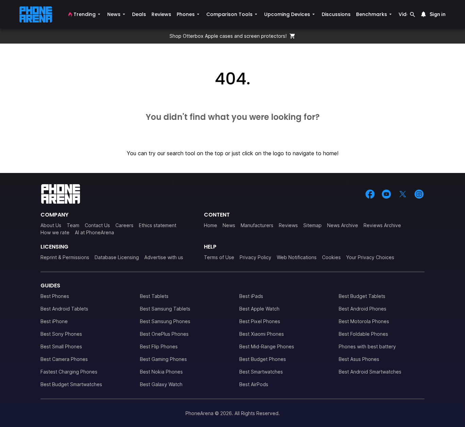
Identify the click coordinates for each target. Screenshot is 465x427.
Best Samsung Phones (165, 321)
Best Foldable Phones (363, 334)
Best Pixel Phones (259, 321)
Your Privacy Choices (370, 257)
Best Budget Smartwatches (71, 384)
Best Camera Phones (64, 359)
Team (73, 225)
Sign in (438, 14)
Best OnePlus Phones (164, 334)
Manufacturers (257, 225)
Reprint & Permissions (65, 257)
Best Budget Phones (262, 359)
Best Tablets (154, 296)
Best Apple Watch (259, 309)
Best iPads (251, 296)
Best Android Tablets (64, 309)
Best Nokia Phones (161, 372)
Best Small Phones (61, 346)
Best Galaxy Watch (161, 384)
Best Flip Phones (159, 346)
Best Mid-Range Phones (266, 346)
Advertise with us (163, 257)
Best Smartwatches (261, 372)
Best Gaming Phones (163, 359)
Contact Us (97, 225)
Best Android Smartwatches (370, 372)
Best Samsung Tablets (165, 309)
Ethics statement (157, 225)
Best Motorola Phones (364, 321)
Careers (124, 225)
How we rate (55, 232)
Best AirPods (253, 384)
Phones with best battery (367, 346)
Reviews (288, 225)
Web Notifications (297, 257)
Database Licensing (117, 257)
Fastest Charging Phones (69, 372)
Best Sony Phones (61, 334)
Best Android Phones (362, 309)
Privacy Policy (255, 257)
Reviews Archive (382, 225)
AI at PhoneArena (94, 232)
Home (210, 225)
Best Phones (55, 296)
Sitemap (312, 225)
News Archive (342, 225)
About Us (51, 225)
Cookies (331, 257)
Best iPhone (54, 321)
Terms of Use (219, 257)
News (229, 225)
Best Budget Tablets (362, 296)
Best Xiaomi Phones (261, 334)
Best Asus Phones (359, 359)
